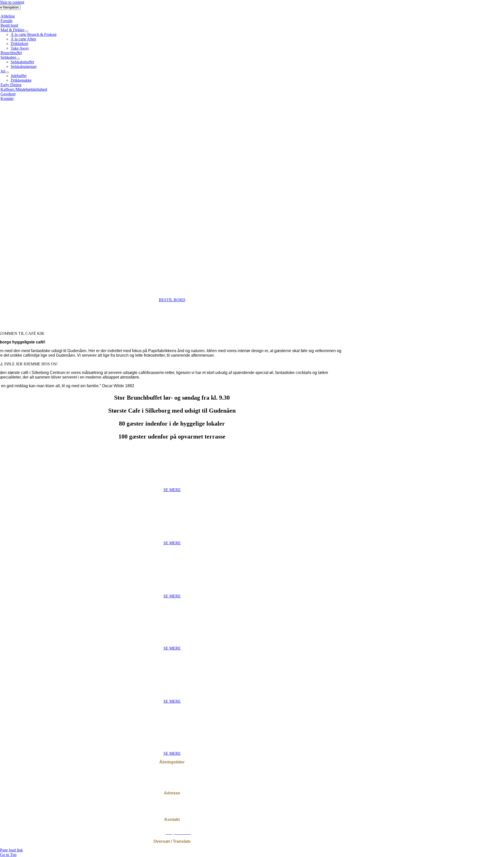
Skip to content (12, 2)
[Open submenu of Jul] (7, 72)
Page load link (11, 850)
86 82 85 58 (179, 828)
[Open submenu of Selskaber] (18, 58)
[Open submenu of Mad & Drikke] (26, 31)
